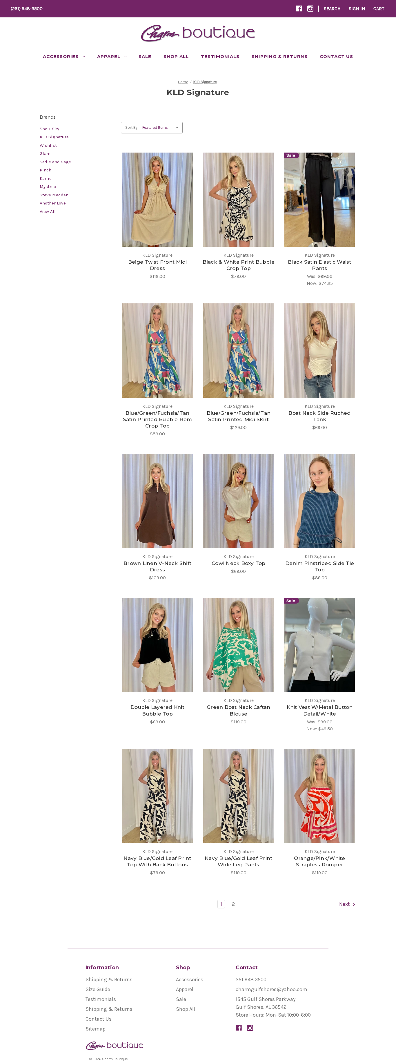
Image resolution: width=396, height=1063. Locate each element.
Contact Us (336, 56)
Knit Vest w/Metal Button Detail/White (320, 710)
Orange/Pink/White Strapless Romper (319, 861)
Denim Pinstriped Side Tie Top (319, 566)
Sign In (357, 8)
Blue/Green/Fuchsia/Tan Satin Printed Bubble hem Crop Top (157, 419)
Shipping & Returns (280, 56)
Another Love (53, 203)
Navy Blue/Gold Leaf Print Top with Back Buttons (157, 861)
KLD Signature (54, 137)
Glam (45, 153)
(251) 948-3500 (27, 8)
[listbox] (161, 127)
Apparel (108, 56)
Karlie (46, 178)
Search (332, 8)
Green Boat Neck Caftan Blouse (238, 710)
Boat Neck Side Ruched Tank (319, 416)
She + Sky (49, 128)
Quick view (152, 186)
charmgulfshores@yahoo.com (271, 989)
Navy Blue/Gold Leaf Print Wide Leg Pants (238, 861)
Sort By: (131, 127)
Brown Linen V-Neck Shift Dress (157, 566)
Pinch (45, 170)
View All (48, 211)
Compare (155, 200)
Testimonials (220, 56)
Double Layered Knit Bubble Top (157, 710)
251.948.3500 (251, 979)
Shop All (176, 56)
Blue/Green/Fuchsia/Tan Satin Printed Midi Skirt (239, 416)
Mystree (48, 186)
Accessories (61, 56)
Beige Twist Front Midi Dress (157, 265)
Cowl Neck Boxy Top (239, 563)
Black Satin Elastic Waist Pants (319, 265)
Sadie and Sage (55, 161)
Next (345, 904)
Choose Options (157, 213)
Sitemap (96, 1029)
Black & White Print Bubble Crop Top (239, 265)
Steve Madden (54, 195)
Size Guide (98, 989)
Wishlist (48, 145)
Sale (145, 56)
